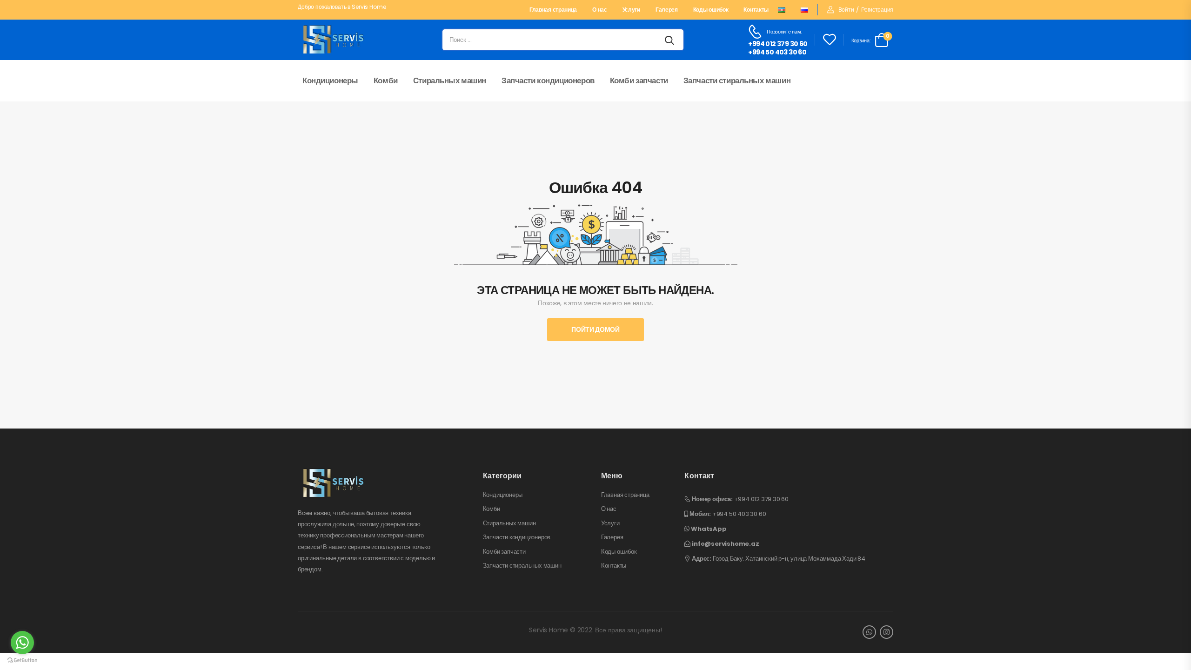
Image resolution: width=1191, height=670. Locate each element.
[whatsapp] (869, 632)
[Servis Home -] (333, 40)
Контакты (756, 10)
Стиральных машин (449, 80)
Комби (386, 80)
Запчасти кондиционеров (548, 80)
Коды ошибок (711, 10)
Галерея (667, 10)
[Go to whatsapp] (22, 642)
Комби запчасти (639, 80)
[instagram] (886, 632)
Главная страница (553, 10)
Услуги (631, 10)
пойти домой (595, 329)
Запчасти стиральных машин (736, 80)
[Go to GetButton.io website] (22, 660)
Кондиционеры (330, 80)
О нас (599, 10)
